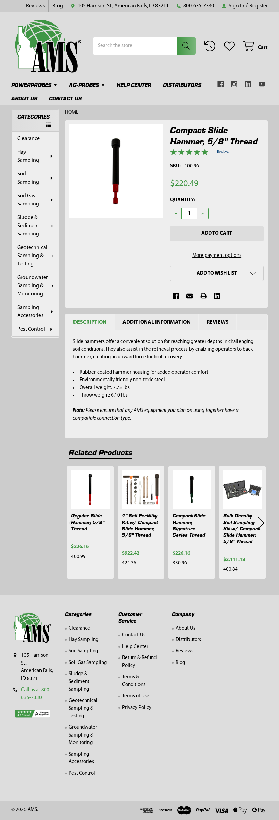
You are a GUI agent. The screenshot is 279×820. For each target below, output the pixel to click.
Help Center (134, 84)
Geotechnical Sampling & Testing (32, 256)
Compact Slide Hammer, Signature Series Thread (189, 525)
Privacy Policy (136, 707)
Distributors (182, 84)
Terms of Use (135, 696)
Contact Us (65, 98)
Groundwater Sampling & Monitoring (32, 286)
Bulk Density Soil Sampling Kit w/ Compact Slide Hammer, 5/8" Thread (241, 528)
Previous (72, 522)
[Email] (190, 296)
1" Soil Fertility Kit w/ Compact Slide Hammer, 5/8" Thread (140, 525)
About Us (24, 98)
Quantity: (182, 200)
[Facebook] (221, 84)
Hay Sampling (28, 156)
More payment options (216, 255)
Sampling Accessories (30, 312)
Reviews (35, 6)
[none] (116, 171)
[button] (217, 273)
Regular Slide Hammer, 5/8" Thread (87, 522)
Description (89, 322)
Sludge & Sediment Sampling (28, 226)
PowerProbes (31, 84)
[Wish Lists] (231, 46)
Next (261, 522)
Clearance (28, 138)
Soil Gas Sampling (28, 200)
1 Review (221, 152)
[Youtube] (262, 84)
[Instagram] (234, 84)
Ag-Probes (84, 84)
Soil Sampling (28, 178)
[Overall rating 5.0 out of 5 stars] (189, 154)
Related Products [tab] (100, 452)
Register (258, 6)
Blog (57, 6)
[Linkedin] (248, 84)
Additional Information (156, 322)
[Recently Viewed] (211, 46)
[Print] (204, 296)
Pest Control (31, 329)
